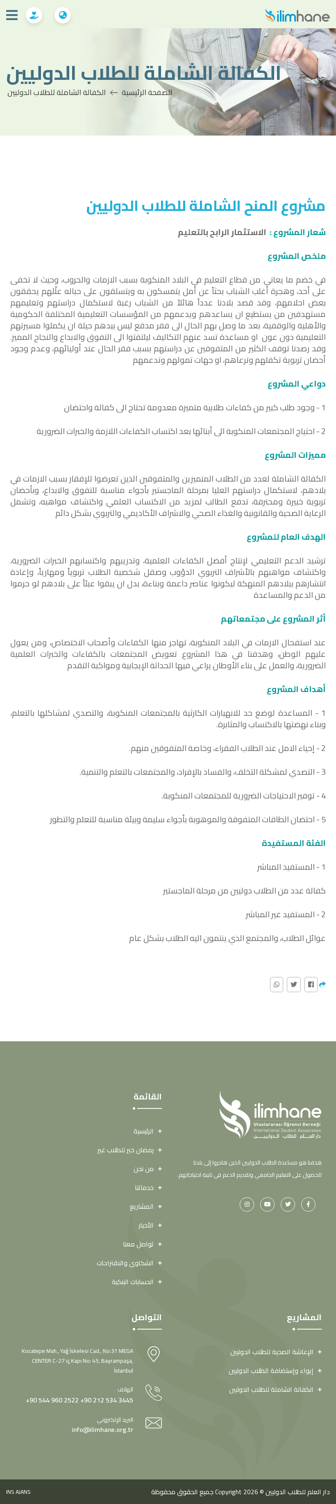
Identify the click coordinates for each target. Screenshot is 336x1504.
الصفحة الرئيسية (147, 92)
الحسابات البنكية (133, 1281)
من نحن (144, 1168)
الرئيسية (144, 1131)
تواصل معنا (138, 1244)
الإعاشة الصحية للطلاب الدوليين (271, 1351)
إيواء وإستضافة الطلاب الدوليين (271, 1370)
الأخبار (146, 1225)
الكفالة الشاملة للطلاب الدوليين (271, 1389)
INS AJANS (18, 1492)
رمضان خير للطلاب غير (126, 1150)
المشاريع (142, 1206)
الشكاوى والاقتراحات (125, 1263)
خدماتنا (144, 1187)
